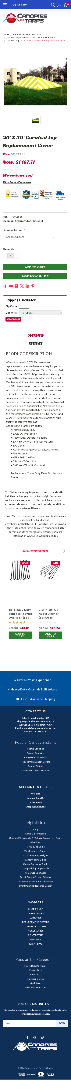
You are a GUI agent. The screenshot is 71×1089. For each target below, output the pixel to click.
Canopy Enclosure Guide (35, 864)
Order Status (35, 802)
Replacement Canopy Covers (35, 761)
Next (64, 551)
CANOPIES (35, 917)
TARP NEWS (35, 943)
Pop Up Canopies (35, 748)
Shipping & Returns (36, 806)
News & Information (35, 833)
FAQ (35, 829)
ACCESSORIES (36, 930)
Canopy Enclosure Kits (35, 757)
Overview (35, 335)
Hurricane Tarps (35, 978)
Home (6, 34)
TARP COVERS (35, 913)
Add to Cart (20, 635)
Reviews (35, 343)
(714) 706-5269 (18, 4)
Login (30, 798)
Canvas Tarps (35, 970)
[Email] (11, 286)
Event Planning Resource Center (35, 885)
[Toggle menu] (5, 6)
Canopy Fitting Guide (35, 859)
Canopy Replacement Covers (28, 34)
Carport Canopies (35, 753)
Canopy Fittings (35, 766)
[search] (52, 4)
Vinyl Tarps (35, 974)
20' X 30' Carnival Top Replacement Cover (45, 40)
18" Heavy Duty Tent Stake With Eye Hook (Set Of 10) (20, 615)
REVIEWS (35, 939)
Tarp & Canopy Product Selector (35, 877)
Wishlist (35, 793)
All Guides (35, 842)
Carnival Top (13, 40)
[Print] (16, 286)
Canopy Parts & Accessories (35, 770)
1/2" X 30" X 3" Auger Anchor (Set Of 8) (49, 613)
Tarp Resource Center (35, 851)
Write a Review (17, 182)
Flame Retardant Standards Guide (36, 881)
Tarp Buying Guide (35, 846)
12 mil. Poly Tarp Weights (35, 855)
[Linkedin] (27, 286)
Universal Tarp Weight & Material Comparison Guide (35, 838)
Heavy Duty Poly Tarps (35, 965)
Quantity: (9, 249)
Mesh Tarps (35, 983)
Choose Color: (14, 229)
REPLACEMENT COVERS (35, 922)
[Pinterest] (33, 286)
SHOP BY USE (35, 909)
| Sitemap (48, 1068)
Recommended (35, 551)
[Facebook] (5, 286)
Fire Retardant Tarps (35, 987)
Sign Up (40, 798)
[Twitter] (22, 286)
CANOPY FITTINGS (35, 926)
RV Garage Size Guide (35, 872)
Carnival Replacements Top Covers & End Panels (32, 37)
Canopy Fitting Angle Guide (35, 868)
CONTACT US (35, 935)
